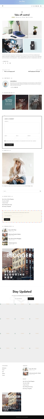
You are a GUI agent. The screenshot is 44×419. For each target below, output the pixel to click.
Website (29, 135)
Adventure (4, 368)
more (32, 185)
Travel (3, 375)
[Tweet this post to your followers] (5, 63)
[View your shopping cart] (40, 6)
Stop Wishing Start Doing (8, 100)
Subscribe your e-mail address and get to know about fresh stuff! (16, 212)
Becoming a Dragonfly (6, 206)
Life (3, 371)
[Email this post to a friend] (10, 63)
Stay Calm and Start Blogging (8, 199)
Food (3, 369)
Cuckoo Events (5, 202)
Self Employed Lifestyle (32, 71)
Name (6, 135)
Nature (13, 17)
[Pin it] (8, 63)
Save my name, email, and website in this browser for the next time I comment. (21, 140)
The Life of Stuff (22, 100)
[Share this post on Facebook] (3, 63)
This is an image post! (12, 71)
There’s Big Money (35, 100)
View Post (9, 103)
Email (17, 135)
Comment (7, 121)
